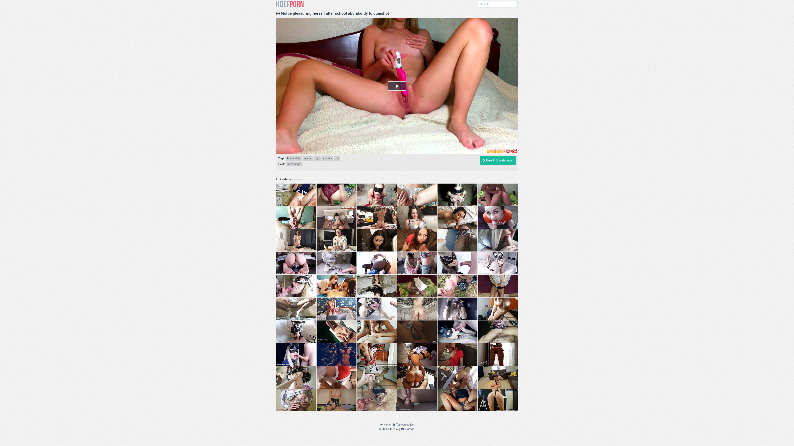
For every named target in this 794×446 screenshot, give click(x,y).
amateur (327, 158)
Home (387, 424)
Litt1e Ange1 (294, 164)
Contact (409, 429)
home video (294, 158)
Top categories (404, 424)
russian (308, 158)
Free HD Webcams (498, 160)
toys (317, 158)
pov (337, 158)
